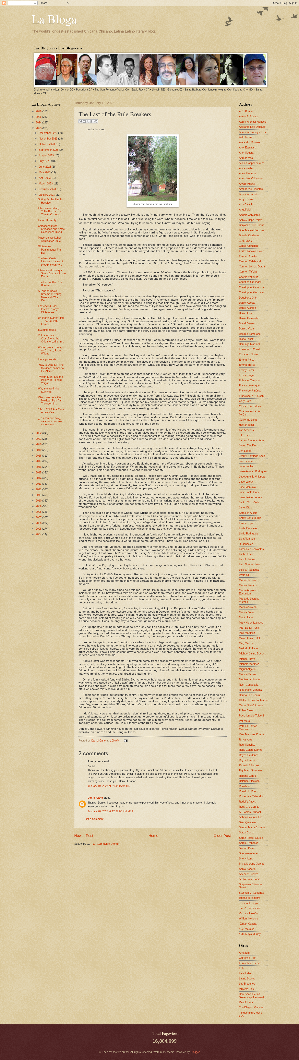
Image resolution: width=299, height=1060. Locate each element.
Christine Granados (250, 282)
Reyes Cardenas (249, 755)
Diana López (246, 338)
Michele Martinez (249, 663)
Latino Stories (247, 978)
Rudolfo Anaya (247, 801)
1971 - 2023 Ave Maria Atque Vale (51, 411)
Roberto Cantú (247, 775)
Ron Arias (244, 786)
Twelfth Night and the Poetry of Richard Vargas (50, 380)
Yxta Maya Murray (250, 934)
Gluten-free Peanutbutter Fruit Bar (50, 249)
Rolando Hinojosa (249, 780)
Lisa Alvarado (247, 538)
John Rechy (246, 466)
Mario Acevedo (247, 607)
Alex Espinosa (247, 147)
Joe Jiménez (246, 461)
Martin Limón (246, 617)
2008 (39, 511)
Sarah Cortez (246, 832)
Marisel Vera (246, 612)
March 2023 (46, 183)
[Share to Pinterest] (96, 121)
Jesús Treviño (247, 445)
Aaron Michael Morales (252, 121)
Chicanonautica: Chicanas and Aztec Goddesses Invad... (51, 229)
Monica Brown (247, 674)
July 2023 (45, 160)
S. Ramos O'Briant (250, 812)
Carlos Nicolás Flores (251, 251)
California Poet (247, 957)
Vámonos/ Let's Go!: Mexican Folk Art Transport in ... (50, 400)
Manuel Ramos (248, 585)
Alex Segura (246, 152)
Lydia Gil (244, 574)
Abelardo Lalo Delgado (252, 126)
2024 (39, 122)
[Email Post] (125, 740)
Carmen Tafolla (248, 271)
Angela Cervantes (249, 214)
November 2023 (48, 138)
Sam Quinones (247, 822)
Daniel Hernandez (249, 318)
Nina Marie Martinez (251, 689)
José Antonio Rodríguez (253, 471)
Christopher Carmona (251, 287)
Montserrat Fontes (250, 679)
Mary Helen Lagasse (251, 622)
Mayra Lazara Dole (250, 638)
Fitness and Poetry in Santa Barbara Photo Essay (52, 273)
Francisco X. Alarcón (251, 395)
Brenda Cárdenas (249, 235)
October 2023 (47, 144)
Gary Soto (245, 400)
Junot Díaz (245, 507)
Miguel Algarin (247, 669)
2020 (39, 444)
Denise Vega (246, 328)
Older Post (222, 836)
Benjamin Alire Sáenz (251, 225)
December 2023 (48, 132)
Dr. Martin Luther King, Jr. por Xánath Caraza (51, 321)
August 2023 (47, 155)
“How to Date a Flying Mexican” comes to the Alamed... (51, 368)
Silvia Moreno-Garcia (251, 863)
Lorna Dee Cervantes (251, 549)
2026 (39, 111)
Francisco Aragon (249, 385)
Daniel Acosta (247, 302)
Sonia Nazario (247, 868)
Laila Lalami (246, 973)
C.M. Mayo (245, 240)
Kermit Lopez (247, 523)
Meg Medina (246, 643)
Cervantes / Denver (250, 963)
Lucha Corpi (246, 554)
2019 (39, 449)
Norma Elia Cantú (249, 695)
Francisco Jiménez (250, 390)
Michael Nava (247, 658)
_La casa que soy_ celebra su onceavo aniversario (51, 421)
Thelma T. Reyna (249, 903)
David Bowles (247, 323)
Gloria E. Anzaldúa (250, 406)
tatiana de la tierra (249, 897)
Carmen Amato (247, 256)
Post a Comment (94, 818)
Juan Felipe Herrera (250, 497)
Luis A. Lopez (247, 559)
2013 (39, 483)
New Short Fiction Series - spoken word (251, 995)
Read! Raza (246, 1002)
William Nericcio (248, 918)
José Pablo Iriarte (249, 492)
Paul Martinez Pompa (251, 734)
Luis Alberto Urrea (249, 564)
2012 (39, 489)
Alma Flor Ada (247, 173)
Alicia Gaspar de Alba (251, 163)
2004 (39, 534)
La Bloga (54, 19)
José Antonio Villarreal (252, 476)
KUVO (243, 968)
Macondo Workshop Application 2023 (49, 239)
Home (153, 836)
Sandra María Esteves (252, 827)
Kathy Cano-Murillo (250, 517)
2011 (39, 494)
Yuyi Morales (246, 928)
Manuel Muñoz (247, 580)
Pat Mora (244, 720)
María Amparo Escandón (247, 592)
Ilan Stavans (246, 430)
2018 (39, 455)
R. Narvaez (245, 739)
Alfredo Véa (246, 157)
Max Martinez (247, 632)
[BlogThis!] (84, 121)
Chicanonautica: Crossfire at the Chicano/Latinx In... (51, 338)
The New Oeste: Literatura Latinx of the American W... (50, 261)
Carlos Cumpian (248, 245)
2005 (39, 528)
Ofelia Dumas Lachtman (253, 700)
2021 (39, 438)
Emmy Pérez (246, 370)
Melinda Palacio (248, 648)
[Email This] (80, 121)
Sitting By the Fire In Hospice (50, 201)
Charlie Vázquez (248, 276)
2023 (39, 128)
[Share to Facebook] (92, 121)
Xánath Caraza (247, 923)
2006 (39, 523)
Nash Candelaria (248, 684)
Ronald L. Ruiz (247, 791)
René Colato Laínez (250, 749)
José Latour (246, 481)
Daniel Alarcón (247, 307)
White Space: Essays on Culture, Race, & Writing (51, 350)
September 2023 (49, 149)
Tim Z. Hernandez (249, 908)
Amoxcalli (245, 952)
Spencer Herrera (248, 874)
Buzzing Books (47, 329)
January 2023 (47, 194)
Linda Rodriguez (248, 533)
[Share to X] (88, 121)
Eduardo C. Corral (249, 349)
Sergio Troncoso (248, 842)
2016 (39, 466)
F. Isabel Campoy (249, 380)
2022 (39, 433)
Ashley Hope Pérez (250, 219)
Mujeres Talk (246, 988)
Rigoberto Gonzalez (250, 770)
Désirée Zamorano (250, 333)
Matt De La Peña (249, 627)
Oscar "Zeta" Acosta (251, 705)
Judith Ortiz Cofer (249, 502)
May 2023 (45, 172)
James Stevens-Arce (251, 440)
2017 (39, 461)
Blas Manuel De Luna (251, 230)
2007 (39, 517)
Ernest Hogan (247, 375)
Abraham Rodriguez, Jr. (253, 132)
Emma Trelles (247, 364)
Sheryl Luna (246, 858)
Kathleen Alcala (248, 512)
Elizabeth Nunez (248, 354)
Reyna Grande (247, 760)
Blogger (195, 1051)
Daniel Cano (98, 740)
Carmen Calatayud (250, 261)
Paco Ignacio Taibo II (251, 715)
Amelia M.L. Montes (251, 188)
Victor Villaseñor (248, 913)
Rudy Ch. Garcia (249, 806)
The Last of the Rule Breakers (50, 284)
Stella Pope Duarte (250, 879)
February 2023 (48, 189)
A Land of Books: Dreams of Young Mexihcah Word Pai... (49, 295)
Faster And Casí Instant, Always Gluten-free (48, 309)
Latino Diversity (47, 220)
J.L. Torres (245, 435)
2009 (39, 506)
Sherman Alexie (248, 853)
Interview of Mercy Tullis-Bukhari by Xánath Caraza (49, 211)
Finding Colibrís (47, 359)
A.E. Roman (246, 111)
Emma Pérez (246, 359)
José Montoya (247, 487)
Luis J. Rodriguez (249, 569)
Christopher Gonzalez (251, 292)
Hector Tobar (246, 424)
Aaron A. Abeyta (248, 116)
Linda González (248, 528)
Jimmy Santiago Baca (252, 455)
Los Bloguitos (247, 983)
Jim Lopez (245, 450)
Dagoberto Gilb (247, 297)
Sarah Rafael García (251, 837)
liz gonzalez (246, 543)
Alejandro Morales (249, 142)
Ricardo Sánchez (249, 765)
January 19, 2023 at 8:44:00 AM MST (110, 785)
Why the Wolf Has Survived (48, 390)
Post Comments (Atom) (105, 843)
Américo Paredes (249, 194)
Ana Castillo (246, 204)
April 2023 (45, 177)
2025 (39, 116)
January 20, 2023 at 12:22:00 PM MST (110, 811)
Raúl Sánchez (247, 744)
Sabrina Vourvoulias (250, 817)
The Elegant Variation (251, 1007)
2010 (39, 500)
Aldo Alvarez (246, 137)
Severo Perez (247, 848)
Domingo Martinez (249, 344)
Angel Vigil (245, 209)
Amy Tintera (246, 199)
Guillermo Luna (248, 419)
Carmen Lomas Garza (252, 266)
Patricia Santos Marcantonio (248, 727)
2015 (39, 472)
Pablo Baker (246, 710)
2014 (39, 478)
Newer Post (83, 836)
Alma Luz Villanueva (251, 178)
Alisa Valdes (246, 168)
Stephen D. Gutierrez (251, 892)
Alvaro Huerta (247, 183)
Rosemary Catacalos (251, 796)
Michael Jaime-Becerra (252, 653)
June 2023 (45, 166)
